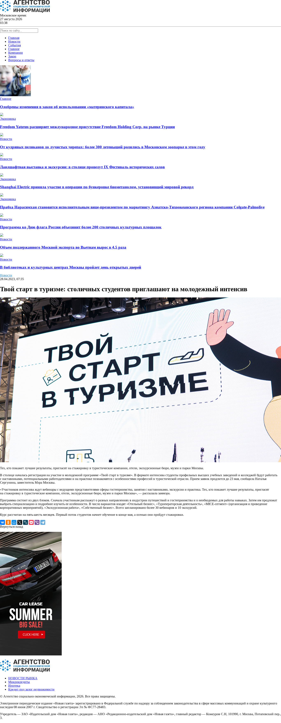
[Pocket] (31, 522)
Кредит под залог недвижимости (31, 689)
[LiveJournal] (25, 522)
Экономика (8, 118)
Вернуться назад (11, 526)
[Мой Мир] (14, 522)
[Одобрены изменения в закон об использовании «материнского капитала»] (15, 95)
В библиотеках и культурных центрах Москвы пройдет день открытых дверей (70, 267)
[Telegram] (42, 522)
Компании (15, 52)
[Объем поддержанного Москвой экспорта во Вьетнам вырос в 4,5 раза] (1, 235)
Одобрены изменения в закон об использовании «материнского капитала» (67, 107)
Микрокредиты (19, 682)
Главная (13, 38)
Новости (14, 41)
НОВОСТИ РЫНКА (22, 678)
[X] (19, 522)
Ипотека (14, 685)
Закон (12, 56)
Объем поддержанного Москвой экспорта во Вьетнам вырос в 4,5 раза (63, 247)
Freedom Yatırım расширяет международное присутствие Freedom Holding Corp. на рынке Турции (87, 127)
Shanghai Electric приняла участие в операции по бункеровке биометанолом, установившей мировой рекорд (97, 187)
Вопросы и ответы (21, 60)
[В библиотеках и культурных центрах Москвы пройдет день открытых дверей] (1, 255)
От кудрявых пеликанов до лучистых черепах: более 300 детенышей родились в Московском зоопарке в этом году (102, 147)
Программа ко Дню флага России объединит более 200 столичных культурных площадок (80, 227)
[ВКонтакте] (2, 522)
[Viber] (37, 522)
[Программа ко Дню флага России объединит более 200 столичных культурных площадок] (1, 215)
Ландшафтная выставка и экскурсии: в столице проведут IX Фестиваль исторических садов (82, 167)
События (14, 45)
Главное (14, 49)
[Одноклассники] (8, 522)
